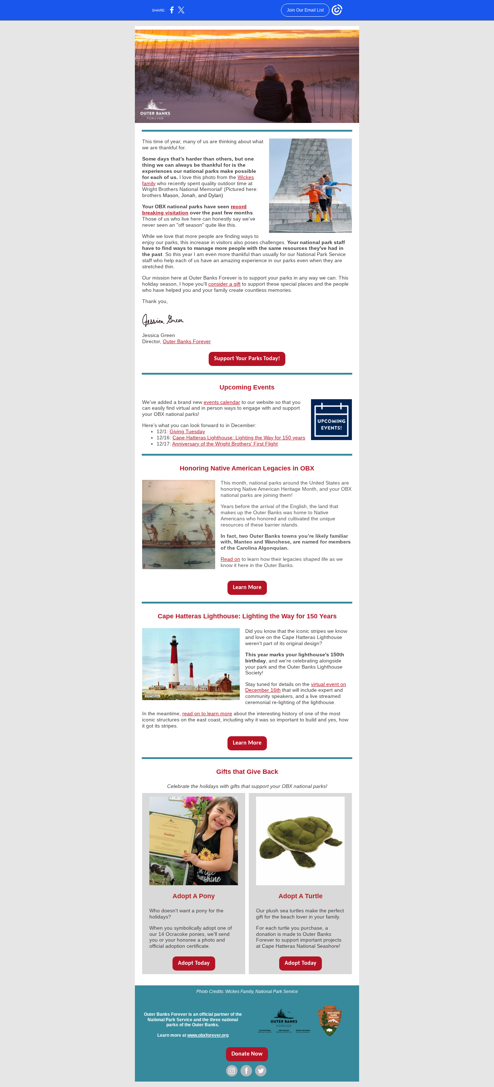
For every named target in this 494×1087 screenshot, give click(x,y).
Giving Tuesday (187, 431)
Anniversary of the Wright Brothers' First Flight (225, 444)
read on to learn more (207, 713)
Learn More (247, 588)
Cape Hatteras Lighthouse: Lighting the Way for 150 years (239, 437)
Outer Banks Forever (187, 341)
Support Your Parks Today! (247, 359)
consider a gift (224, 284)
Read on (230, 559)
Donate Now (247, 1054)
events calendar (222, 402)
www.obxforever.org (208, 1035)
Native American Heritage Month (279, 489)
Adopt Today (194, 963)
